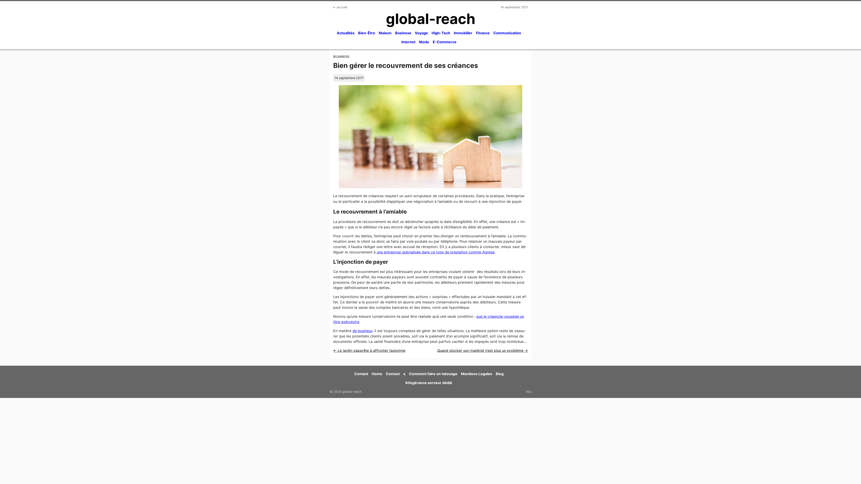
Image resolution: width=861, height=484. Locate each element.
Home (377, 374)
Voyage (421, 33)
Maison (385, 33)
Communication (507, 33)
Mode (424, 42)
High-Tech (441, 33)
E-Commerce (445, 42)
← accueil (340, 7)
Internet (408, 42)
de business (362, 330)
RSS (528, 391)
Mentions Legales (476, 374)
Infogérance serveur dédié (428, 382)
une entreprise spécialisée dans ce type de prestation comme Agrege (436, 252)
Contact (361, 374)
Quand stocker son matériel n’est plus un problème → (482, 350)
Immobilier (463, 33)
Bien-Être (366, 33)
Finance (483, 33)
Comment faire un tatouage (433, 374)
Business (403, 33)
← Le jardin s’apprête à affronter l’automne (369, 350)
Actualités (345, 33)
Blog (500, 374)
